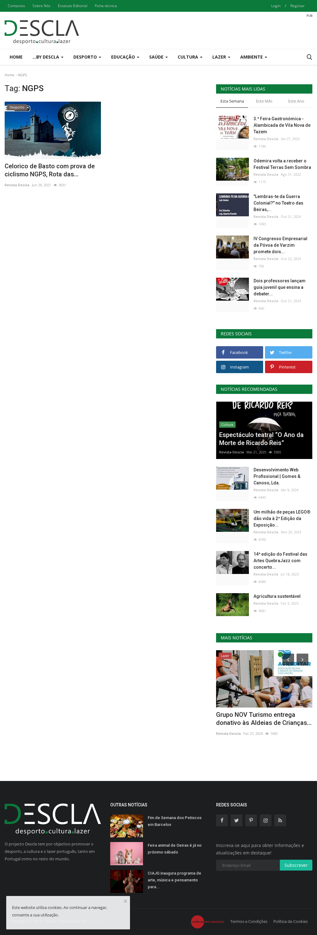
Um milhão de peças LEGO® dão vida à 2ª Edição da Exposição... (282, 518)
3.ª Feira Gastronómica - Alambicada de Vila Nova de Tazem (282, 125)
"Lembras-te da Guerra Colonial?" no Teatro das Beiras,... (278, 203)
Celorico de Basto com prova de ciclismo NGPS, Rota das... (50, 170)
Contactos (16, 5)
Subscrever (296, 865)
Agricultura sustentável (277, 596)
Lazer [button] (219, 57)
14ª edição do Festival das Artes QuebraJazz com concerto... (280, 561)
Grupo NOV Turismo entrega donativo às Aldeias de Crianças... (264, 718)
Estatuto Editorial (72, 5)
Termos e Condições (248, 921)
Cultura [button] (188, 57)
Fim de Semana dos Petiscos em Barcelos (175, 821)
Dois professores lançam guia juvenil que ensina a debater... (280, 287)
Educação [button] (123, 57)
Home (16, 57)
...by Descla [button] (46, 57)
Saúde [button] (157, 57)
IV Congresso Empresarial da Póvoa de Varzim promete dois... (280, 245)
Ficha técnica (106, 5)
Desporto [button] (85, 57)
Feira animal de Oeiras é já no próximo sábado (175, 848)
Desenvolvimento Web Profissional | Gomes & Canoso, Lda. (277, 476)
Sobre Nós (41, 5)
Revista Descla (17, 185)
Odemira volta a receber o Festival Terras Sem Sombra (282, 164)
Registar (297, 5)
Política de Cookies (290, 921)
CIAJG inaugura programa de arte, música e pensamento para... (174, 880)
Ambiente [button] (252, 57)
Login (275, 5)
